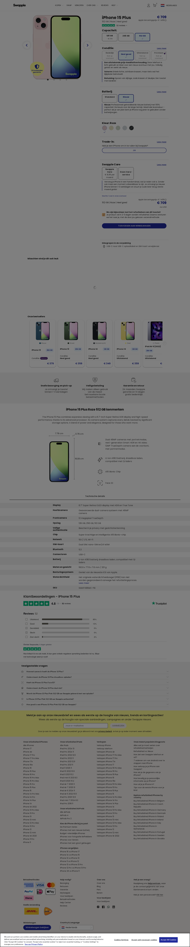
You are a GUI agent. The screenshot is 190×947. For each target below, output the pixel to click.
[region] (95, 940)
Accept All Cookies (168, 940)
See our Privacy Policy (34, 944)
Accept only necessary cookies (144, 940)
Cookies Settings (121, 940)
